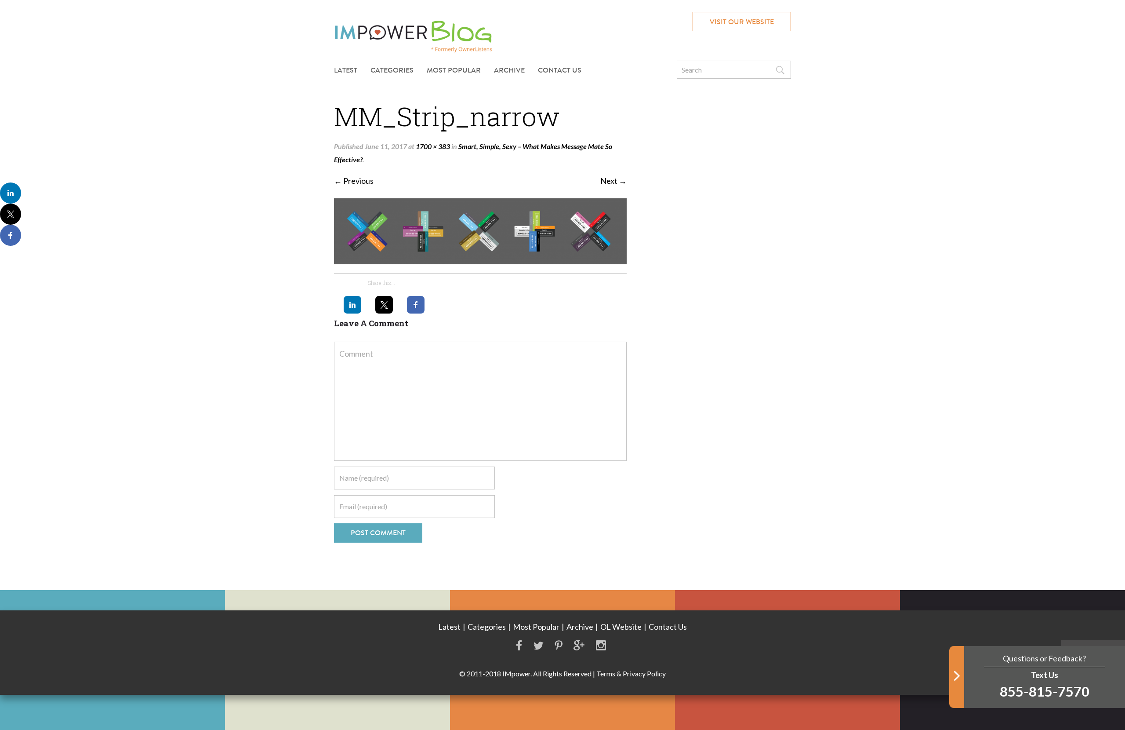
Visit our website (742, 22)
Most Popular (454, 70)
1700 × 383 (433, 146)
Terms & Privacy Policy (631, 673)
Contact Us (559, 70)
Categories (487, 626)
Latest (345, 70)
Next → (613, 181)
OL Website (621, 626)
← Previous (354, 181)
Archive (509, 70)
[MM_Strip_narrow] (480, 231)
